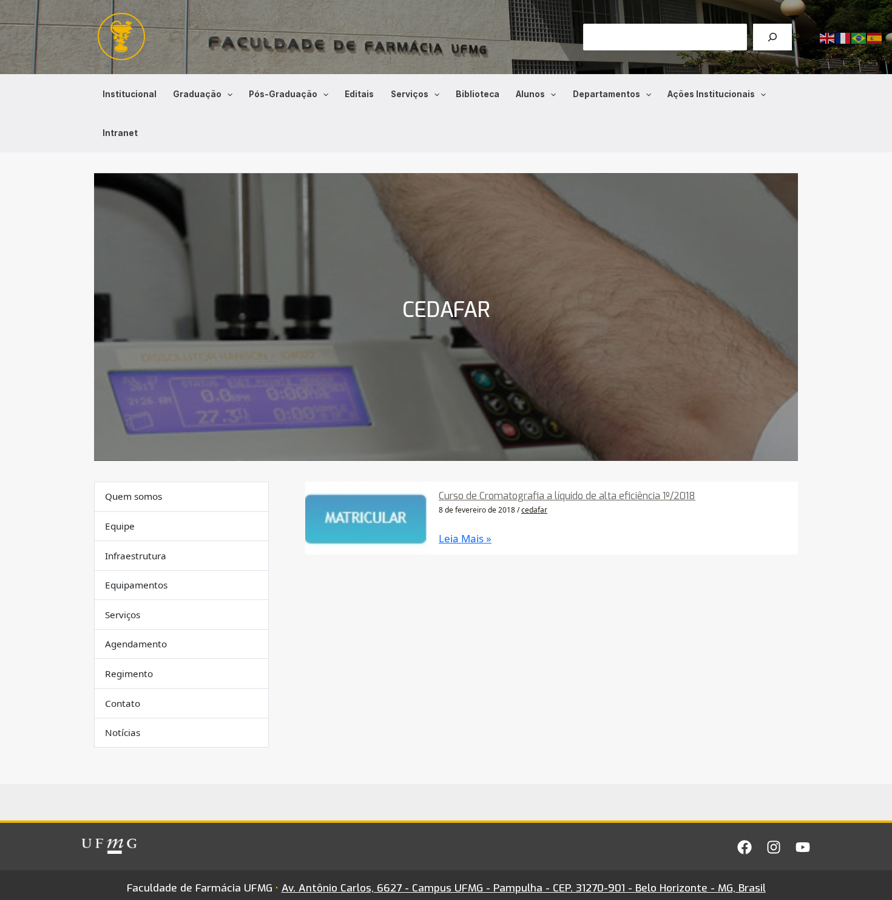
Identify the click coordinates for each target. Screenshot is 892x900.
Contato (122, 703)
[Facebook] (744, 847)
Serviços (409, 94)
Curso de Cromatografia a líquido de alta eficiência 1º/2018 (567, 495)
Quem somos (133, 497)
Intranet (120, 133)
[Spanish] (875, 37)
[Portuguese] (859, 37)
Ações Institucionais (711, 94)
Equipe (120, 526)
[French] (843, 37)
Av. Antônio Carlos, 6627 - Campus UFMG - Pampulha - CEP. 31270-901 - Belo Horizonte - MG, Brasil (524, 888)
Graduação (197, 94)
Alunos (530, 94)
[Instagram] (773, 847)
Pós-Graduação (283, 94)
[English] (828, 37)
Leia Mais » (465, 539)
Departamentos (606, 94)
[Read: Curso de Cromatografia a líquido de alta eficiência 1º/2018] (366, 517)
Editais (359, 94)
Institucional (130, 94)
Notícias (122, 732)
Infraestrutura (135, 556)
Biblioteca (477, 94)
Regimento (129, 673)
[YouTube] (803, 847)
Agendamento (136, 644)
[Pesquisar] (772, 37)
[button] (226, 94)
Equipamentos (136, 585)
